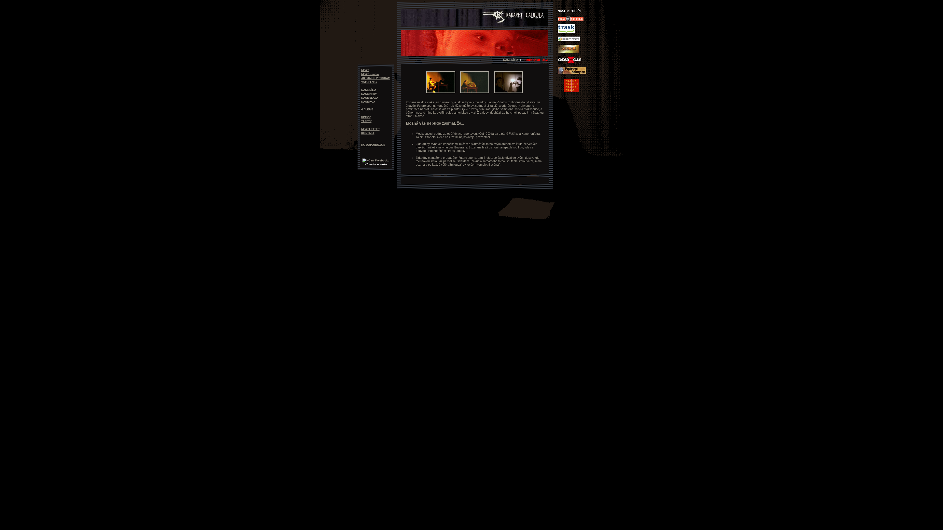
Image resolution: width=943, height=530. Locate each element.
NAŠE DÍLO (510, 59)
